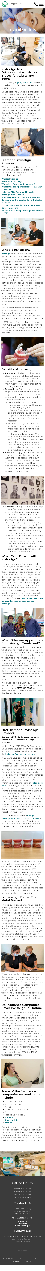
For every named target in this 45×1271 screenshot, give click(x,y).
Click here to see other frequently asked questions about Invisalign (22, 601)
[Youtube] (27, 1245)
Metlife (8, 1123)
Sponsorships (22, 1226)
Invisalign (6, 254)
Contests (22, 1224)
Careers (22, 1221)
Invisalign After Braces (12, 195)
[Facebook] (22, 1245)
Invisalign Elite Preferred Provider (18, 192)
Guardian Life (11, 1120)
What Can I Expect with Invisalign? (18, 184)
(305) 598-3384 (26, 1218)
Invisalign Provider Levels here (20, 754)
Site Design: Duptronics (22, 1261)
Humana (9, 1117)
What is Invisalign (9, 179)
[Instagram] (18, 1245)
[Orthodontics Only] (12, 4)
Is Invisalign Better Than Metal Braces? (20, 197)
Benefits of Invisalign (11, 181)
